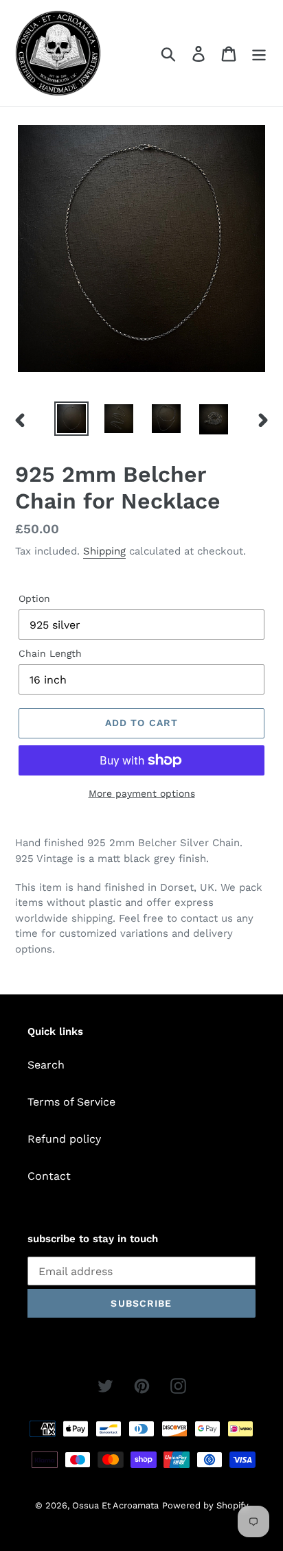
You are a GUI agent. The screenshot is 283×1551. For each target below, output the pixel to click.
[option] (71, 418)
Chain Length (50, 653)
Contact (49, 1175)
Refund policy (64, 1138)
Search (46, 1064)
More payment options (142, 793)
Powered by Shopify (205, 1505)
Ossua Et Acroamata (115, 1505)
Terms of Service (71, 1101)
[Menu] (259, 53)
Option (34, 598)
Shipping (104, 551)
